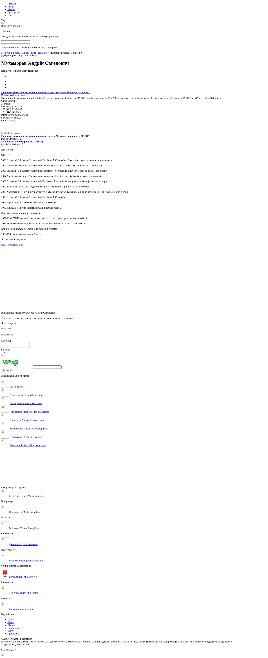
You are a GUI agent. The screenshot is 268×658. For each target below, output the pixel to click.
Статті (10, 15)
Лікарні (11, 9)
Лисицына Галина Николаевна (26, 403)
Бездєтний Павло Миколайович (26, 496)
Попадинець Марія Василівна (24, 512)
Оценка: (5, 349)
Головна (11, 3)
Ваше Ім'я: (6, 328)
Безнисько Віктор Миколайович (26, 560)
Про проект (13, 633)
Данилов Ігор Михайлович (23, 544)
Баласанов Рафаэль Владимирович (28, 445)
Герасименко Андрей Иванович (26, 437)
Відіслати (6, 370)
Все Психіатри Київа (12, 244)
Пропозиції (13, 628)
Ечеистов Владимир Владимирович (29, 428)
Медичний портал (10, 52)
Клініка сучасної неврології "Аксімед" (22, 141)
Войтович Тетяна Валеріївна (24, 528)
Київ (33, 52)
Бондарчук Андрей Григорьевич (27, 420)
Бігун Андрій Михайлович (23, 576)
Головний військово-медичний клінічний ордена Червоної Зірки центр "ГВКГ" (45, 92)
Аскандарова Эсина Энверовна (26, 395)
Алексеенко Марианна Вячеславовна (29, 411)
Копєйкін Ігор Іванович (21, 609)
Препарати (13, 12)
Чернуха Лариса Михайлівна (24, 593)
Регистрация (15, 26)
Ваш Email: (7, 334)
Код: (3, 355)
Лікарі (10, 6)
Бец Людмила (17, 386)
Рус (3, 23)
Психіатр (43, 52)
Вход (4, 26)
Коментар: (6, 340)
